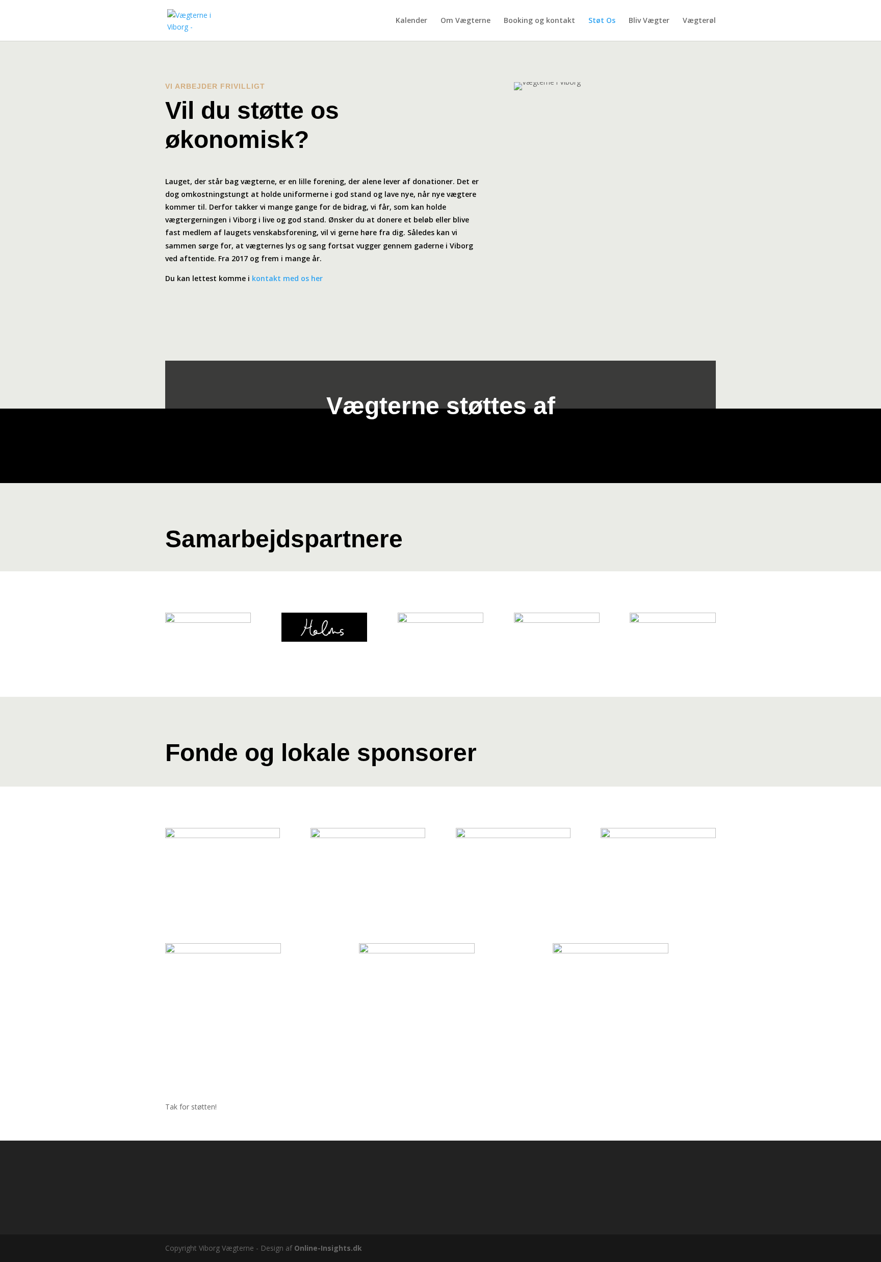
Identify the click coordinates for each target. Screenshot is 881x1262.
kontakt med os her (287, 278)
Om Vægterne (465, 21)
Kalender (411, 21)
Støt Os (601, 21)
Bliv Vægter (649, 21)
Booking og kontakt (539, 21)
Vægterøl (699, 21)
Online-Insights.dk (328, 1248)
